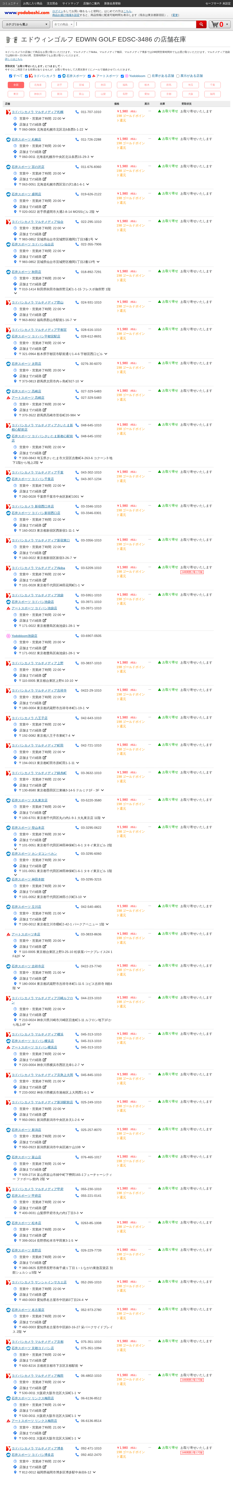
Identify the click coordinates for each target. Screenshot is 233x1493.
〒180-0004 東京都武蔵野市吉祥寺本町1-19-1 (52, 708)
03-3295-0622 (91, 827)
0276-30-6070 (91, 364)
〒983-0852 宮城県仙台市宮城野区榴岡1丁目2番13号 (57, 262)
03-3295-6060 (91, 853)
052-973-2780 (91, 1310)
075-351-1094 (91, 1348)
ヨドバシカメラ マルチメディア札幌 (37, 112)
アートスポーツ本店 (26, 934)
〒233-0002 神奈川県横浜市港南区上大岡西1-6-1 (54, 1092)
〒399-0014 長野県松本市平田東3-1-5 (46, 1240)
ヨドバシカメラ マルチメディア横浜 (37, 1034)
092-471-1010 (91, 1448)
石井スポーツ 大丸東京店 (30, 800)
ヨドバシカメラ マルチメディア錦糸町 (39, 773)
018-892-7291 (91, 272)
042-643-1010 (91, 718)
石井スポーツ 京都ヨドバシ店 (33, 1348)
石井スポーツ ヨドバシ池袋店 (33, 602)
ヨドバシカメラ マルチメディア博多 (37, 1448)
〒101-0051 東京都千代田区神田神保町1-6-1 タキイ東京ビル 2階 (65, 845)
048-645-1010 (91, 425)
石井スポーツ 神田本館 (28, 879)
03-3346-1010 (91, 506)
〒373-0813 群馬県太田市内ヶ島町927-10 (49, 381)
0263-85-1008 (91, 1223)
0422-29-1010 (91, 690)
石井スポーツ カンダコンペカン (34, 853)
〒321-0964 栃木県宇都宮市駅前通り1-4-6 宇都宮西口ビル (61, 354)
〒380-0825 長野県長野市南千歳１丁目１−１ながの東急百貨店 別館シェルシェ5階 (63, 1270)
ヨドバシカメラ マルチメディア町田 (37, 745)
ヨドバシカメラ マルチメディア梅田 (37, 1375)
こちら (127, 11)
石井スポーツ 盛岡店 (26, 194)
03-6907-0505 (91, 636)
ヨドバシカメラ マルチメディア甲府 (37, 1189)
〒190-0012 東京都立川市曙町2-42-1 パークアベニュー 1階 (61, 924)
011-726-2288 (91, 139)
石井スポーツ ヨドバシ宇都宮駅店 (36, 336)
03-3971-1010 (91, 602)
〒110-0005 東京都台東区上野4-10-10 (46, 680)
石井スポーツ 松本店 (26, 1223)
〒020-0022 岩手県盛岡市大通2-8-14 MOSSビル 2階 (56, 212)
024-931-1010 (91, 302)
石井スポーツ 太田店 (26, 364)
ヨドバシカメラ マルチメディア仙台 (37, 222)
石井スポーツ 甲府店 (26, 1195)
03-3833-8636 (91, 934)
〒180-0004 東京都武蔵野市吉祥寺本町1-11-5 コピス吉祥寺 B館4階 (62, 986)
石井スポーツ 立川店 (26, 907)
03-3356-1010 (91, 540)
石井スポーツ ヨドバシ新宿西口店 (36, 513)
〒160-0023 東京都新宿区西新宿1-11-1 (47, 530)
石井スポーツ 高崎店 (26, 391)
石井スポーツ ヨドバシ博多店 (33, 1455)
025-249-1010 (91, 1102)
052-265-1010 (91, 1282)
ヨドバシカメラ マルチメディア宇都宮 (39, 330)
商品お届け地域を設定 (66, 15)
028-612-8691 (91, 336)
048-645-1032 (91, 436)
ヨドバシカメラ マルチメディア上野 (37, 663)
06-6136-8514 (91, 1421)
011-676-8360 (91, 167)
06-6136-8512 (91, 1398)
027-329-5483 (91, 391)
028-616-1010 (91, 330)
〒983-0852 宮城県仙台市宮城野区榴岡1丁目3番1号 (56, 239)
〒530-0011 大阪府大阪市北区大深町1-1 (47, 1393)
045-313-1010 (91, 1034)
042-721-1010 (91, 745)
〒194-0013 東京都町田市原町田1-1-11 (47, 763)
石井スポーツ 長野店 (26, 1250)
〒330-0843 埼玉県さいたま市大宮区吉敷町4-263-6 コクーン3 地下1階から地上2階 (62, 460)
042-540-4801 (91, 907)
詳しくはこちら (14, 59)
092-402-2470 (91, 1455)
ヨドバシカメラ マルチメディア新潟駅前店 (42, 1102)
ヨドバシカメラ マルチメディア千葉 (37, 472)
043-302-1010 (91, 472)
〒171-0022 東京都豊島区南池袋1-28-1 (47, 626)
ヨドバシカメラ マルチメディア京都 (37, 1342)
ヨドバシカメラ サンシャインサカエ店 (39, 1282)
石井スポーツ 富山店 (26, 1157)
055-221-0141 (91, 1195)
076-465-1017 (91, 1157)
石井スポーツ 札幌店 (26, 139)
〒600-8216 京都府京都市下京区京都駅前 (48, 1365)
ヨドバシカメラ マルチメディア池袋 (37, 595)
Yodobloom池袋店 (24, 636)
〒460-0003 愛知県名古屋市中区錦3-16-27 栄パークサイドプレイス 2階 (63, 1329)
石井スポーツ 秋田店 (26, 272)
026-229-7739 (91, 1250)
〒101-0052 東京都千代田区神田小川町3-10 (50, 897)
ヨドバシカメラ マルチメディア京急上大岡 (42, 1075)
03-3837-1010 (91, 663)
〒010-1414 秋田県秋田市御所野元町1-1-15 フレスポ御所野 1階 (65, 289)
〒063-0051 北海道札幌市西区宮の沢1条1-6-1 (52, 184)
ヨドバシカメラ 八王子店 (30, 718)
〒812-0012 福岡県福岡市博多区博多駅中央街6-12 (55, 1472)
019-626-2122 (91, 194)
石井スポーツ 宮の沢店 (28, 167)
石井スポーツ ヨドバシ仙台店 (33, 244)
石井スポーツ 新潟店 (26, 1130)
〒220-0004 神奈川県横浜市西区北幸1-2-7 (49, 1065)
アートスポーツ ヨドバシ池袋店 (34, 608)
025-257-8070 (91, 1130)
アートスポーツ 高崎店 (28, 397)
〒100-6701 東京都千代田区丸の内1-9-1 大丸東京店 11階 (60, 818)
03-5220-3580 (91, 800)
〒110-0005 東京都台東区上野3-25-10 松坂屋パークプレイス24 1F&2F (62, 954)
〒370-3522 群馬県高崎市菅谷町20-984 (47, 415)
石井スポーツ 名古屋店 (28, 1310)
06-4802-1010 (91, 1375)
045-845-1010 (91, 1075)
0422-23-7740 (91, 966)
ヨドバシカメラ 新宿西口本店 (33, 506)
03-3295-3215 (91, 879)
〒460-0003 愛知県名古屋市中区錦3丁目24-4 (51, 1300)
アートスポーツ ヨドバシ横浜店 (34, 1047)
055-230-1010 (91, 1189)
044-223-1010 (91, 998)
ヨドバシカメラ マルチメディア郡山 (37, 302)
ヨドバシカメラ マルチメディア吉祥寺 (39, 690)
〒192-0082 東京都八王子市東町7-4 (44, 735)
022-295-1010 (91, 222)
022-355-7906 (91, 244)
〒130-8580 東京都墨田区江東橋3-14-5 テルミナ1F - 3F (59, 790)
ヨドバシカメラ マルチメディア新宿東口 (41, 540)
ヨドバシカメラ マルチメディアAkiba (38, 568)
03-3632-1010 (91, 773)
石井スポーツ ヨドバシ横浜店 (33, 1041)
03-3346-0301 (91, 513)
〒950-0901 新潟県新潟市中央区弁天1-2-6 (49, 1120)
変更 (175, 15)
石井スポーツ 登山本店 (28, 827)
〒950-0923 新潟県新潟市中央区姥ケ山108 (50, 1147)
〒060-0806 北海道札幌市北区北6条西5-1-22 (51, 129)
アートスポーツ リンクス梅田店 (34, 1421)
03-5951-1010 (91, 595)
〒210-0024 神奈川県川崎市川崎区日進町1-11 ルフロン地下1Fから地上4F (62, 1022)
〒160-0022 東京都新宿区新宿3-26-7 (45, 558)
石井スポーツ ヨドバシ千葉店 (33, 479)
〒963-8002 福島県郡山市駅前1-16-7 (45, 320)
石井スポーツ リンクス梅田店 (33, 1398)
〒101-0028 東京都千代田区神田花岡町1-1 (49, 585)
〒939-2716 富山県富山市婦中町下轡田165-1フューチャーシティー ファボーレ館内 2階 (62, 1177)
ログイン (57, 11)
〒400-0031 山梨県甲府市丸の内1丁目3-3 (49, 1213)
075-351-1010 (91, 1342)
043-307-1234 (91, 479)
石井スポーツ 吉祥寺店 (28, 966)
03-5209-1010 (91, 568)
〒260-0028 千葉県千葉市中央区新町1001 (49, 496)
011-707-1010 (91, 112)
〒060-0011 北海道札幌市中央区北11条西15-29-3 (54, 157)
